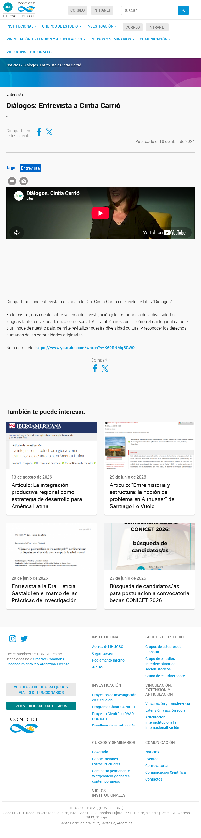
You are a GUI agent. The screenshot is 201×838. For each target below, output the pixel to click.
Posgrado (100, 751)
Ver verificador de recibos (41, 705)
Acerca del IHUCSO (108, 646)
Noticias (152, 751)
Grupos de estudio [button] (60, 26)
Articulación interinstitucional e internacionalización (162, 722)
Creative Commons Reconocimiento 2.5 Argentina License (37, 662)
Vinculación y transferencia (167, 703)
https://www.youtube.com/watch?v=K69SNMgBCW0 (85, 348)
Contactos (153, 779)
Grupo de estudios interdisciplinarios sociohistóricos (160, 664)
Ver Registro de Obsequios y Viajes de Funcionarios (41, 689)
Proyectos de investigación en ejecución (114, 697)
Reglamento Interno (108, 660)
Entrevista (30, 168)
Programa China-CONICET (114, 706)
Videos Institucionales (29, 51)
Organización (103, 653)
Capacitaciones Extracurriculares (106, 761)
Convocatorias (157, 765)
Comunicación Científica (165, 772)
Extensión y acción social (166, 710)
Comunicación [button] (154, 38)
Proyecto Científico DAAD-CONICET (113, 716)
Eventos (151, 758)
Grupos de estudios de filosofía (163, 649)
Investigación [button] (100, 26)
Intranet (102, 10)
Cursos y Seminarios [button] (111, 38)
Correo (77, 10)
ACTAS (97, 666)
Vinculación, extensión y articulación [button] (45, 38)
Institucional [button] (20, 26)
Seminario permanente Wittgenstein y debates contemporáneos (111, 776)
